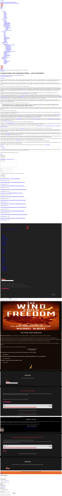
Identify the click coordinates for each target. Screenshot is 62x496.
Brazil (5, 34)
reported (58, 118)
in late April (53, 123)
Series (5, 15)
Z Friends (5, 60)
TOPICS (3, 19)
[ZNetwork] (1, 6)
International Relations (7, 23)
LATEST (3, 11)
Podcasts (5, 13)
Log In (1, 484)
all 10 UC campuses (9, 121)
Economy (5, 21)
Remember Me (3, 485)
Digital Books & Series (7, 52)
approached (18, 119)
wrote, (41, 107)
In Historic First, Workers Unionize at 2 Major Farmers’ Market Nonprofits (12, 196)
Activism (5, 20)
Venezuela (5, 40)
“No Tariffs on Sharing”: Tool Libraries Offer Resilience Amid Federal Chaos (12, 185)
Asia (4, 33)
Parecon (7, 29)
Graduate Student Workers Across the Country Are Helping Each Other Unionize (13, 203)
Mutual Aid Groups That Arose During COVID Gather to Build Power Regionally (13, 200)
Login (7, 489)
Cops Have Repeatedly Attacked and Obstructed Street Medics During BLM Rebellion (13, 214)
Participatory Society (9, 27)
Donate (1, 154)
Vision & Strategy (6, 26)
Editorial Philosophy (7, 61)
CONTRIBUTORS (5, 42)
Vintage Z (5, 56)
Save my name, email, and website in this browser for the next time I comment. (12, 173)
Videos (5, 12)
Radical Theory (8, 45)
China (5, 35)
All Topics (5, 30)
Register (14, 493)
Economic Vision (8, 47)
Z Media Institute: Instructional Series (9, 44)
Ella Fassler (3, 75)
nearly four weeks (8, 133)
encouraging (17, 139)
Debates (5, 53)
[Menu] (0, 65)
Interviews (5, 16)
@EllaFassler (48, 144)
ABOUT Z (3, 58)
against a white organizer (24, 93)
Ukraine (5, 39)
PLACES (3, 31)
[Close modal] (0, 477)
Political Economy (8, 46)
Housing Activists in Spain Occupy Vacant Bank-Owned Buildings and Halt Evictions (13, 189)
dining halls (4, 120)
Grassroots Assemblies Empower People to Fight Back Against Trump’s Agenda (12, 182)
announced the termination (11, 123)
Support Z (5, 62)
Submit (10, 298)
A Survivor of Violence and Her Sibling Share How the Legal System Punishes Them (13, 207)
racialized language (40, 125)
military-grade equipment (51, 118)
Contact (5, 63)
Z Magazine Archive (7, 54)
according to (19, 118)
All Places (5, 41)
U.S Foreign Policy (8, 49)
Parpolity (7, 28)
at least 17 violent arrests (36, 118)
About (1, 264)
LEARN (3, 43)
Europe (5, 36)
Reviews (5, 17)
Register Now (7, 480)
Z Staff (5, 59)
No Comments (19, 75)
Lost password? (2, 486)
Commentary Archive (7, 55)
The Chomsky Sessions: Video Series (9, 51)
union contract (8, 134)
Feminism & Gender (7, 22)
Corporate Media (6, 24)
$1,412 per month (58, 114)
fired (35, 123)
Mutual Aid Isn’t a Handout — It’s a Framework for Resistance (10, 178)
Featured (5, 14)
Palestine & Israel (6, 37)
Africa (5, 32)
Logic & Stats (8, 50)
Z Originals (5, 18)
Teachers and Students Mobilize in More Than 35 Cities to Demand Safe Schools (12, 218)
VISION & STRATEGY (5, 57)
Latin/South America (7, 38)
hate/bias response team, (21, 96)
